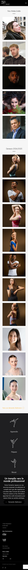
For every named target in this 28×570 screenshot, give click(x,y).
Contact (4, 527)
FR (3, 558)
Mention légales (12, 564)
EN (10, 558)
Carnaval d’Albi (6, 548)
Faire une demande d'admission (12, 408)
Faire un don (6, 554)
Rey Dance (5, 546)
